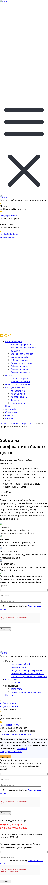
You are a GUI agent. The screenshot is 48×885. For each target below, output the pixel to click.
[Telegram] (24, 47)
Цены (8, 406)
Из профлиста (18, 390)
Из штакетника (18, 393)
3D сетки (15, 399)
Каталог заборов (13, 341)
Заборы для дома (19, 366)
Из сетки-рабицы (19, 396)
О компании (11, 412)
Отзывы (9, 415)
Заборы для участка (21, 372)
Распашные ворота (20, 381)
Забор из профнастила (22, 344)
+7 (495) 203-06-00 (9, 233)
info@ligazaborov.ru (9, 215)
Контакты (10, 418)
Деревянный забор (20, 356)
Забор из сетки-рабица (22, 353)
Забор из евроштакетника (23, 347)
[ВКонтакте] (24, 96)
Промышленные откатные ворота (27, 673)
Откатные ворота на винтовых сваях (29, 676)
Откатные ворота (19, 378)
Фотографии (11, 409)
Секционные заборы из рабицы (26, 670)
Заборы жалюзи (19, 667)
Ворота (9, 375)
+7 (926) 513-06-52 (9, 706)
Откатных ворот (18, 402)
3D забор (15, 350)
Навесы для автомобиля (17, 384)
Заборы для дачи (19, 369)
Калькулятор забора (15, 387)
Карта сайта (17, 688)
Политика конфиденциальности (26, 691)
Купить (3, 495)
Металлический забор (21, 664)
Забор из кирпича (19, 359)
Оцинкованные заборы (22, 363)
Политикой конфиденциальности (13, 750)
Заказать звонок (8, 236)
